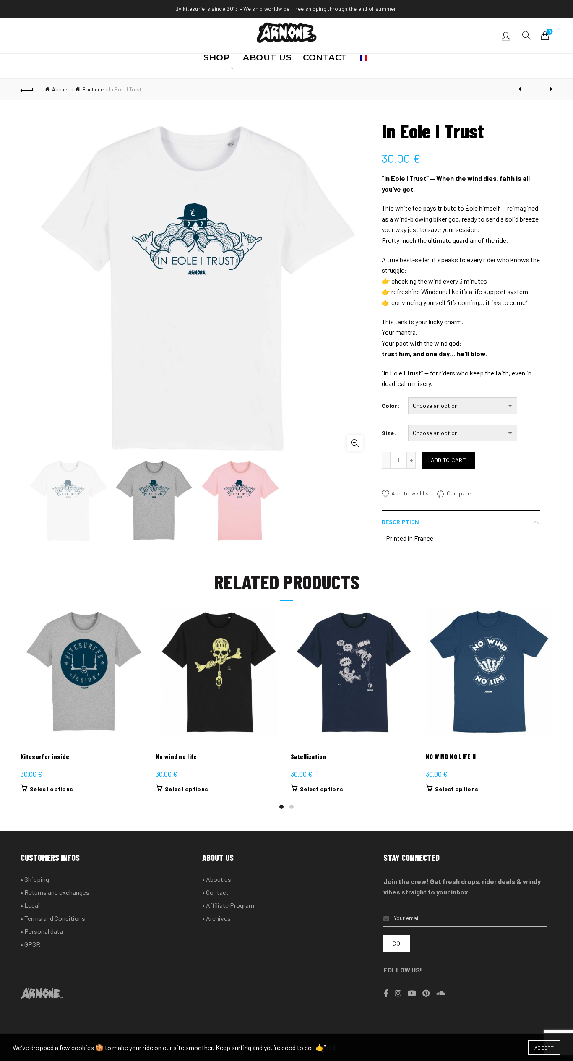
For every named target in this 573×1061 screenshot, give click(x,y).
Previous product (525, 89)
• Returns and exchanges (55, 892)
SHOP (216, 60)
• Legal (30, 905)
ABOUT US (267, 60)
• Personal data (42, 931)
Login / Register (507, 35)
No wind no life (176, 756)
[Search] (526, 35)
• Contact (215, 892)
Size (388, 432)
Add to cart (448, 460)
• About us (216, 879)
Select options (51, 788)
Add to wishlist (411, 493)
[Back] (26, 89)
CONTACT (325, 60)
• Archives (216, 918)
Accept (544, 1048)
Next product (546, 89)
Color (389, 405)
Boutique (93, 89)
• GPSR (30, 944)
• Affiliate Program (228, 905)
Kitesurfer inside (45, 756)
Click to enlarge (355, 443)
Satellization (308, 756)
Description (400, 521)
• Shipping (35, 879)
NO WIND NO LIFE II (451, 756)
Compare (459, 493)
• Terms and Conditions (53, 918)
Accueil (61, 89)
